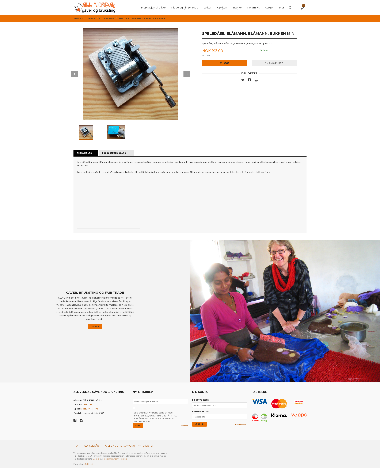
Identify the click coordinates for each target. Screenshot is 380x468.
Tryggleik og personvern (118, 446)
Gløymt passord (241, 424)
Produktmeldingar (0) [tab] (114, 153)
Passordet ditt (200, 411)
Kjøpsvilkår (91, 446)
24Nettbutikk (88, 464)
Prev (74, 74)
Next (186, 74)
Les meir (95, 326)
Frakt (77, 446)
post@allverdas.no (89, 408)
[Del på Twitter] (242, 80)
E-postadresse (200, 400)
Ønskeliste (275, 63)
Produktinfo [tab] (84, 153)
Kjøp (226, 63)
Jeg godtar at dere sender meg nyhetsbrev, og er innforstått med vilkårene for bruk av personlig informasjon (155, 417)
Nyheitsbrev (145, 446)
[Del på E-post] (256, 80)
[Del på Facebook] (249, 80)
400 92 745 (87, 404)
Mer (281, 7)
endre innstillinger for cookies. (115, 459)
